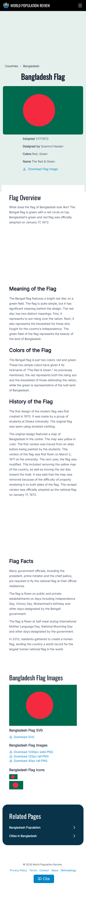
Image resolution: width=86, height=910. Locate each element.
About (54, 870)
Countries (11, 66)
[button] (80, 5)
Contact (44, 870)
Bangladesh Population (24, 827)
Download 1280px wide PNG (33, 752)
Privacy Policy (18, 870)
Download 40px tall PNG (30, 760)
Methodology (68, 870)
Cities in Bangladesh (23, 836)
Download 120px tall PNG (31, 756)
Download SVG (24, 737)
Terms (33, 870)
